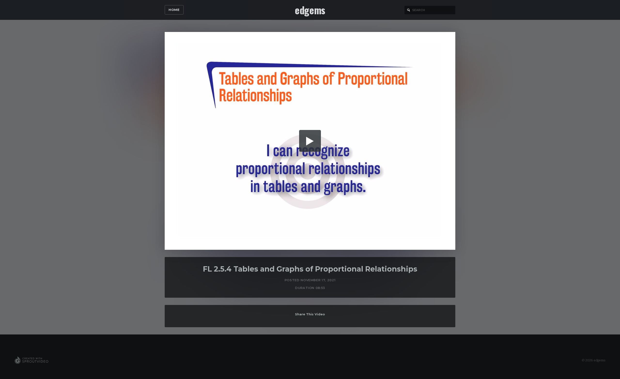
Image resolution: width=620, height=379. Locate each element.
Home (174, 10)
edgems (310, 10)
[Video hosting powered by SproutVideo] (31, 360)
